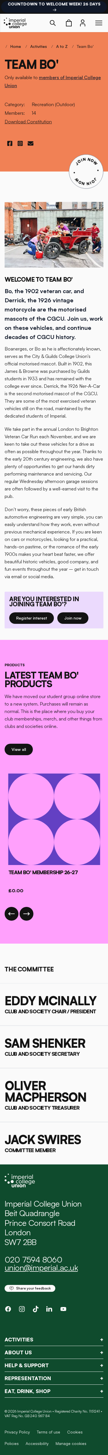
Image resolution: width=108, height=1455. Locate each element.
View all (22, 749)
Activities (38, 46)
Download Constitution (28, 121)
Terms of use (48, 1431)
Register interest (35, 617)
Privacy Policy (17, 1431)
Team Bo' (85, 46)
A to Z (62, 46)
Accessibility (37, 1443)
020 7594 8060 (33, 1260)
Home (15, 46)
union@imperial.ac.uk (41, 1268)
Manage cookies (71, 1443)
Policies (12, 1443)
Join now (76, 617)
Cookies (75, 1431)
